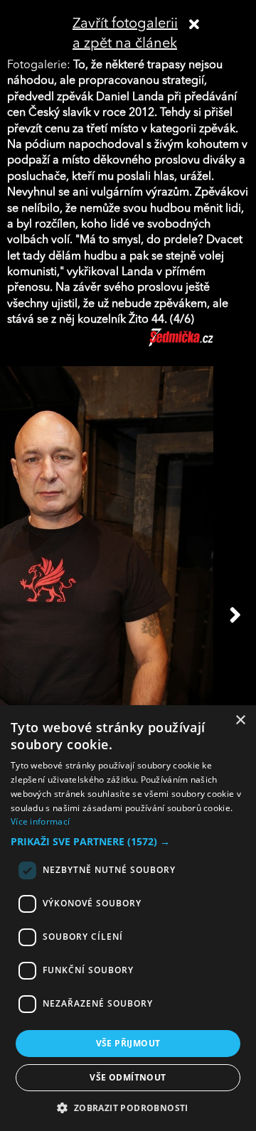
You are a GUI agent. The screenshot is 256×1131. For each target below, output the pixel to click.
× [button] (240, 720)
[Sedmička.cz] (199, 344)
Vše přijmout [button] (128, 1043)
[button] (128, 842)
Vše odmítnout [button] (128, 1077)
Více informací (40, 821)
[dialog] (128, 918)
